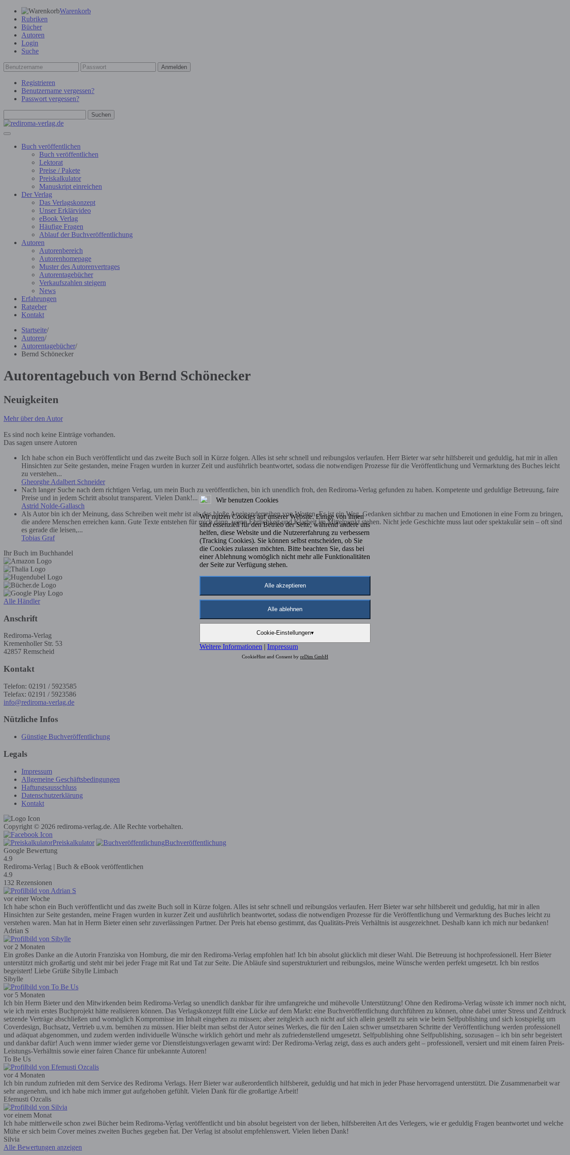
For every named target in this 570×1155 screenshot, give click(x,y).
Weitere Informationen (231, 646)
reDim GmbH (314, 656)
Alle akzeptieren (285, 585)
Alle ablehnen (285, 609)
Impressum (282, 646)
